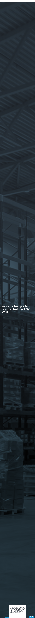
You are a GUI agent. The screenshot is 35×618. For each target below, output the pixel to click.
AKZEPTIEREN (17, 615)
